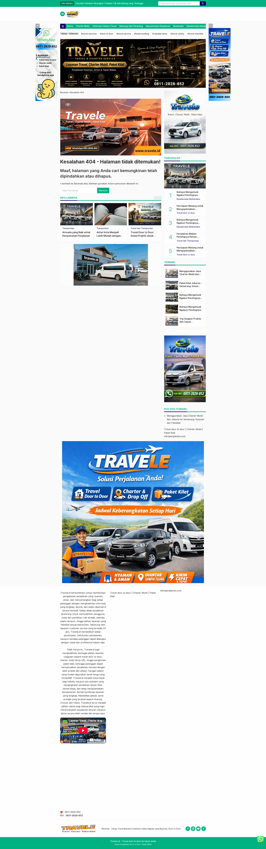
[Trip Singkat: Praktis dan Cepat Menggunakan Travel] (172, 321)
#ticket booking (141, 33)
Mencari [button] (103, 190)
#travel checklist (195, 33)
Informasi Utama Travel (104, 26)
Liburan (65, 228)
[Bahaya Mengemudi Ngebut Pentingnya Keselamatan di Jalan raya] (185, 175)
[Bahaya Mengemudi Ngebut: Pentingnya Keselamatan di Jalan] (172, 309)
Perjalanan (135, 228)
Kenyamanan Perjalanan (158, 26)
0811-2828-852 (72, 812)
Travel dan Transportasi (188, 241)
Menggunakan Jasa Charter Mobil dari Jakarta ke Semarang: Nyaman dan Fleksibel (185, 419)
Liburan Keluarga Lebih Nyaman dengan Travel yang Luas (75, 236)
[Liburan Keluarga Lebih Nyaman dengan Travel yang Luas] (76, 214)
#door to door (106, 33)
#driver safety (177, 33)
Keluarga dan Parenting (131, 26)
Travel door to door (186, 213)
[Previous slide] (156, 198)
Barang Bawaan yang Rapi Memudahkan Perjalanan (143, 236)
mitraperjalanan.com (175, 436)
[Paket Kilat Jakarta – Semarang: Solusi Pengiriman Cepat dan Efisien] (172, 285)
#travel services (89, 33)
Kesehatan (178, 26)
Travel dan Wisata (105, 228)
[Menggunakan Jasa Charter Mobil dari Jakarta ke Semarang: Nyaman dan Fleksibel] (172, 273)
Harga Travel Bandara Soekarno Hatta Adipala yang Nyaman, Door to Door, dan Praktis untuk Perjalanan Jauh (162, 829)
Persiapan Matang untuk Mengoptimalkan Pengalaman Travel (104, 3)
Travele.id (65, 592)
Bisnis (70, 26)
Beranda (105, 829)
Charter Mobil (83, 26)
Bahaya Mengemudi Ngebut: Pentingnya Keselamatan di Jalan (188, 222)
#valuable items (159, 33)
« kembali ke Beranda (71, 183)
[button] (203, 3)
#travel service (123, 33)
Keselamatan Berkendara (199, 26)
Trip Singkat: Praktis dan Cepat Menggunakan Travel (191, 321)
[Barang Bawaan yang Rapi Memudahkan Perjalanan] (145, 214)
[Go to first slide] (159, 198)
